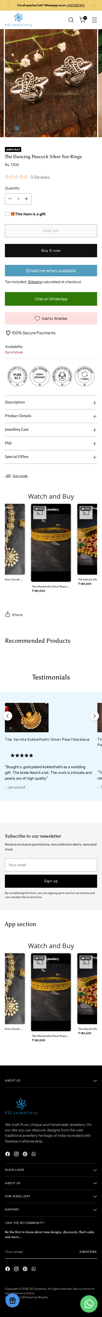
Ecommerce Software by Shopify (26, 1297)
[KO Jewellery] (18, 20)
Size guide (20, 476)
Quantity (12, 188)
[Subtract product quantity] (10, 199)
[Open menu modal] (94, 20)
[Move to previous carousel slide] (7, 716)
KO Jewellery (38, 1289)
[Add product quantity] (26, 199)
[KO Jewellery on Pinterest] (25, 1154)
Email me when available (51, 270)
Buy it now (51, 250)
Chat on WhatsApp (51, 298)
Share (17, 614)
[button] (51, 550)
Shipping (35, 282)
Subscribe (88, 1252)
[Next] (94, 5)
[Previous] (8, 5)
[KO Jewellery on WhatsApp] (34, 1154)
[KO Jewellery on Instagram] (17, 1154)
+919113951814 (75, 5)
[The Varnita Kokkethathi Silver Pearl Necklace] (48, 717)
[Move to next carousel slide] (94, 716)
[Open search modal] (70, 20)
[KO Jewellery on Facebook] (8, 1154)
